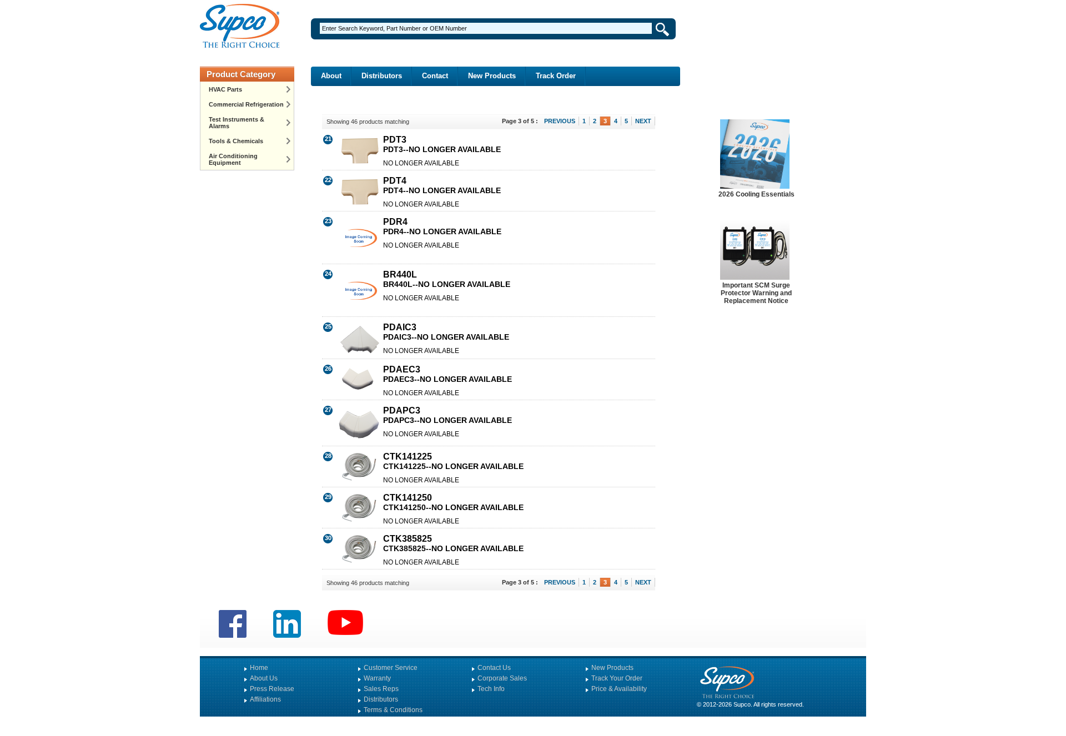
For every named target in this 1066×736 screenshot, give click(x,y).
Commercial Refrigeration (246, 104)
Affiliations (265, 699)
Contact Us (494, 668)
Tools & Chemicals (236, 141)
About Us (264, 678)
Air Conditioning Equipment (233, 159)
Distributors (381, 76)
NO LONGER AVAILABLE (421, 163)
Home (259, 668)
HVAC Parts (225, 89)
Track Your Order (616, 678)
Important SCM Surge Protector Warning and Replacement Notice (756, 293)
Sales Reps (381, 689)
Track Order (556, 76)
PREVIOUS (559, 121)
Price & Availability (619, 689)
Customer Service (391, 668)
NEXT (643, 121)
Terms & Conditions (393, 710)
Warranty (377, 678)
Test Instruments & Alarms (236, 122)
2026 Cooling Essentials (756, 194)
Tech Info (491, 689)
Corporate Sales (502, 678)
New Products (492, 76)
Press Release (272, 689)
